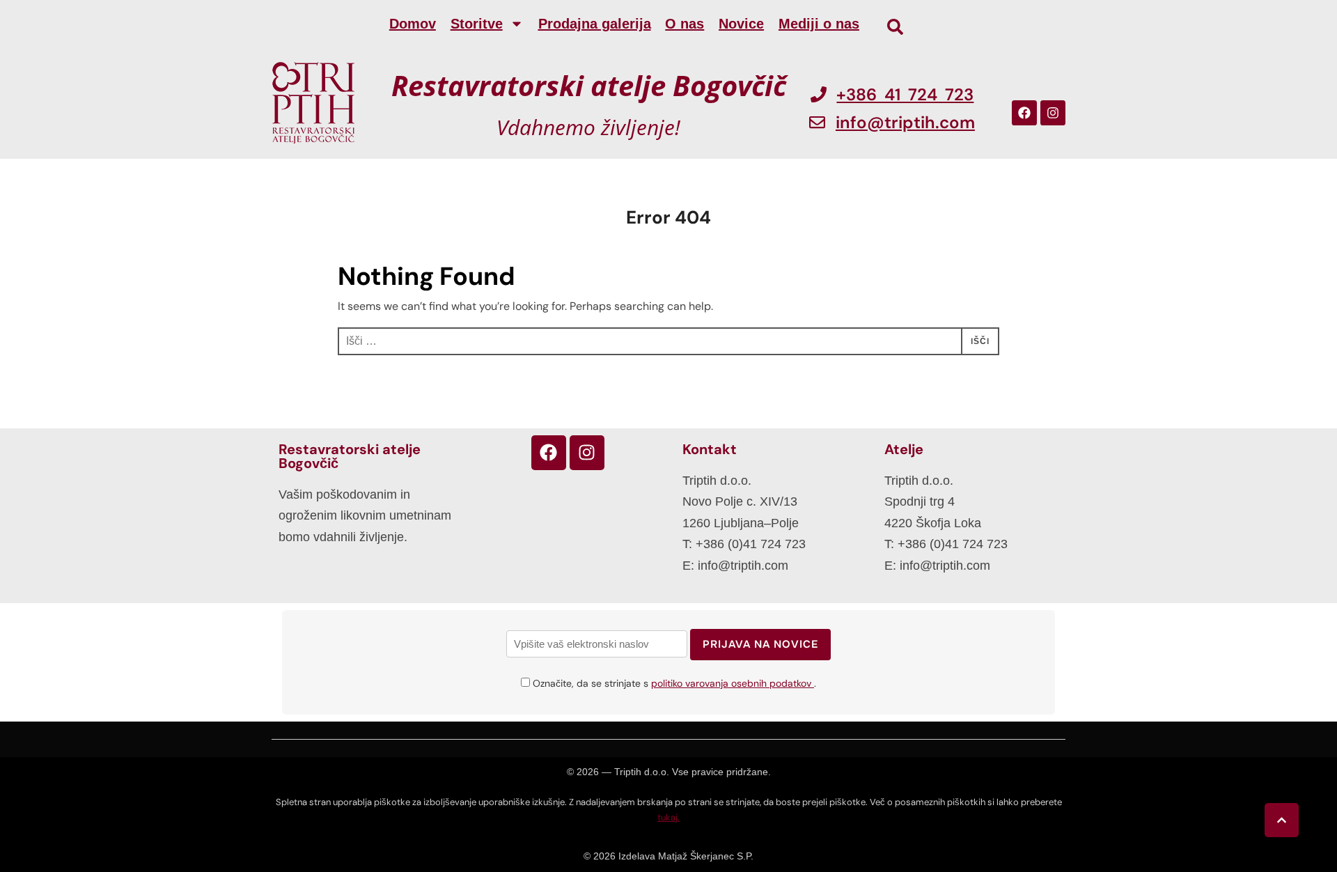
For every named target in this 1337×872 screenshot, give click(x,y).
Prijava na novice (760, 644)
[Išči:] (668, 341)
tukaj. (668, 817)
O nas (684, 23)
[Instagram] (1052, 112)
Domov (412, 23)
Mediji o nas (819, 23)
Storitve (477, 23)
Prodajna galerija (594, 23)
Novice (741, 23)
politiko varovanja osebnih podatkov (732, 683)
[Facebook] (1024, 112)
